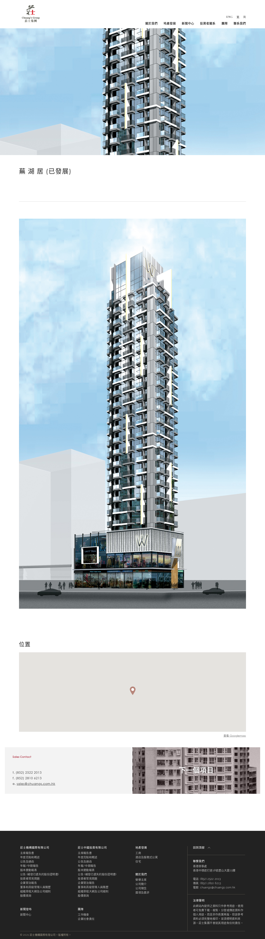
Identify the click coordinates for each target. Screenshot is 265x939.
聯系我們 (240, 23)
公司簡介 (140, 883)
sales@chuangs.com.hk (36, 784)
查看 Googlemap (234, 735)
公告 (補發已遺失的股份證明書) (39, 874)
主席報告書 (27, 852)
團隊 (225, 23)
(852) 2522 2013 (29, 772)
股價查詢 (25, 895)
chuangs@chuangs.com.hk (217, 887)
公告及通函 (27, 861)
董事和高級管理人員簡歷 (35, 887)
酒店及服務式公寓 (146, 857)
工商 (138, 852)
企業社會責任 (86, 918)
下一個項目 (196, 770)
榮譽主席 (140, 879)
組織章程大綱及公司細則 (35, 891)
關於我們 (151, 23)
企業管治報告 (28, 882)
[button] (133, 690)
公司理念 (140, 888)
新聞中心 (188, 23)
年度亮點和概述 (30, 857)
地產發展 (170, 23)
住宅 (138, 861)
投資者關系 (208, 23)
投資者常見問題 (30, 878)
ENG (229, 17)
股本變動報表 (28, 870)
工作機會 (83, 914)
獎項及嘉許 (142, 892)
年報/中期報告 (29, 865)
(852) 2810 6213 (29, 778)
